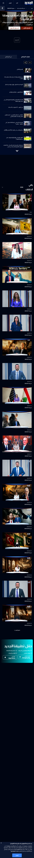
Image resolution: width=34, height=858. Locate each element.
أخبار (17, 3)
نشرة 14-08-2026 (28, 383)
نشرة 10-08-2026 (28, 480)
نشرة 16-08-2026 (28, 335)
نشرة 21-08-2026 (28, 214)
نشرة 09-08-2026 (28, 504)
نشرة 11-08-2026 (28, 456)
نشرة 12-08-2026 (28, 431)
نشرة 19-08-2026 (28, 262)
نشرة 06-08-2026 (28, 577)
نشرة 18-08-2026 (28, 286)
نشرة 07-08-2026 (28, 552)
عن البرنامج (8, 57)
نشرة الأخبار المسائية (21, 8)
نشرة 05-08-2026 (28, 601)
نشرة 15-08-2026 (28, 359)
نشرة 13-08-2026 (28, 407)
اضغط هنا (13, 851)
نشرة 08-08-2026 (28, 528)
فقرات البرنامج (25, 57)
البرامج (10, 3)
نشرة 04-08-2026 (28, 625)
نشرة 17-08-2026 (28, 311)
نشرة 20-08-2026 (28, 238)
